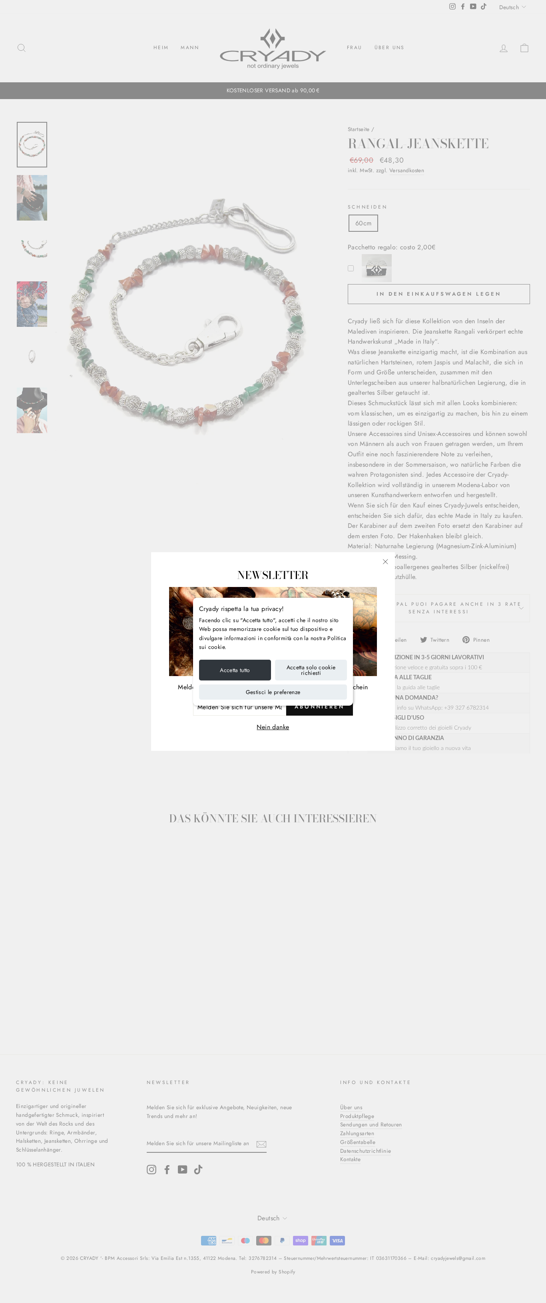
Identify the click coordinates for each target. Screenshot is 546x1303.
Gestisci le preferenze (273, 692)
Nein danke (273, 727)
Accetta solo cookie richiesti (311, 670)
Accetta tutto (235, 670)
